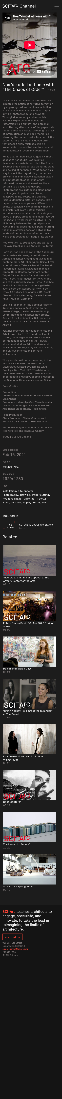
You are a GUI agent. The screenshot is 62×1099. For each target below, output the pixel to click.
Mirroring (29, 498)
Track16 (41, 498)
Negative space (11, 498)
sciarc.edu (11, 937)
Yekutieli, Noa (10, 467)
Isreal (5, 502)
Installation (9, 491)
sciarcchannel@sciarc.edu (15, 948)
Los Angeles (39, 502)
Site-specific (26, 491)
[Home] (19, 10)
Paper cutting (40, 494)
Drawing (25, 494)
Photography (10, 494)
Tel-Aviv (16, 502)
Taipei (26, 502)
